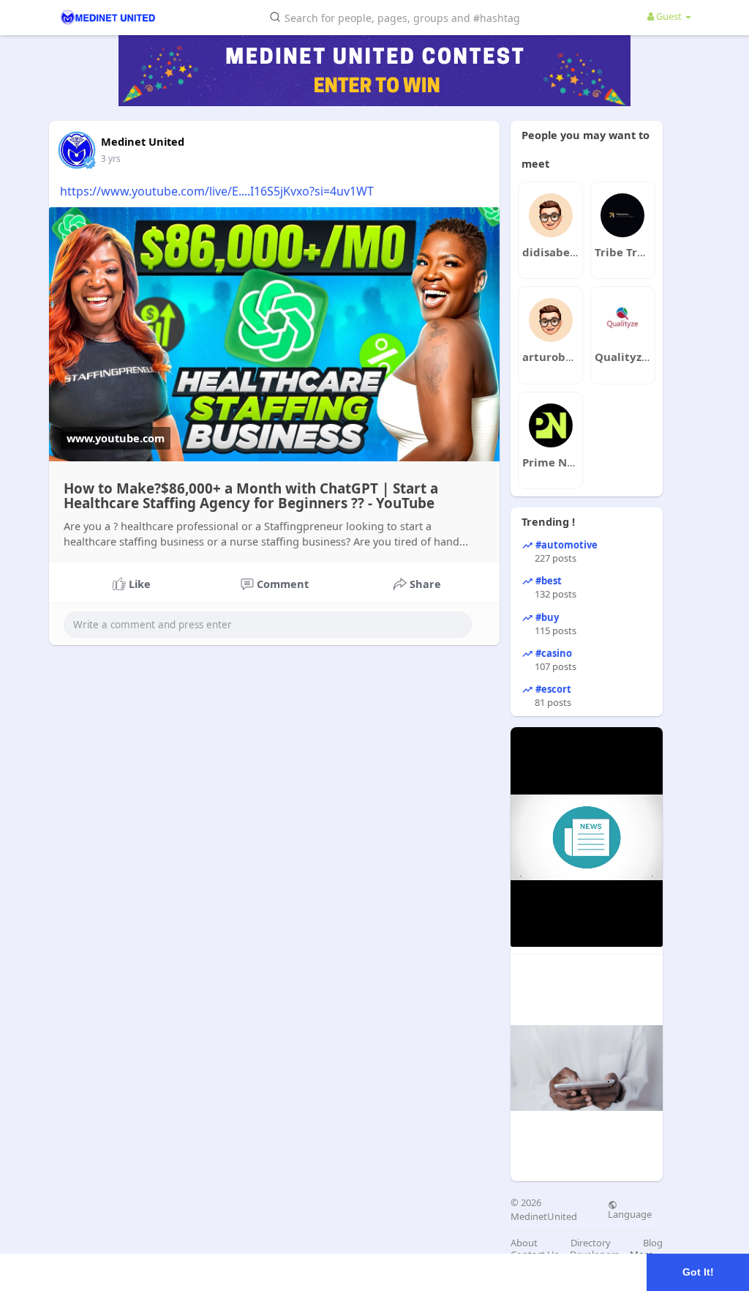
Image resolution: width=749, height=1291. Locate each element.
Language (630, 1213)
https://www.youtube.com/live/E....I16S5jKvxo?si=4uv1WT (217, 191)
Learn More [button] (462, 1271)
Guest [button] (669, 16)
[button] (397, 16)
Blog (653, 1243)
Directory (591, 1243)
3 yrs (111, 158)
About (524, 1243)
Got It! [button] (698, 1272)
